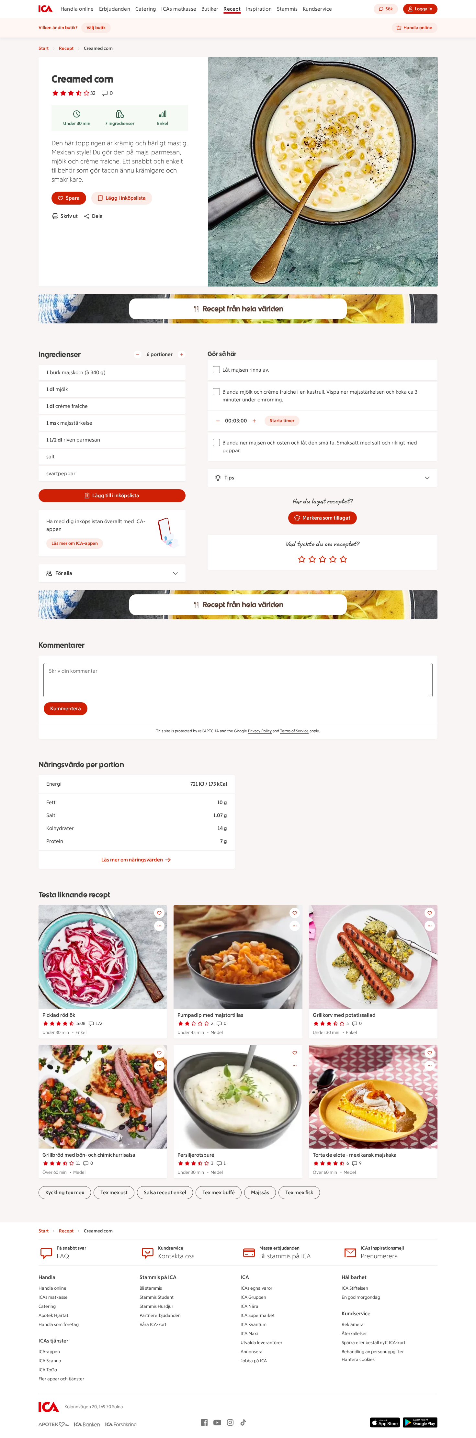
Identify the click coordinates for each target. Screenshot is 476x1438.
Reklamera (353, 1324)
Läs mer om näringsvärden (132, 860)
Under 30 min (76, 123)
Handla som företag (59, 1324)
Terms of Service (294, 731)
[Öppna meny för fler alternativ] (159, 926)
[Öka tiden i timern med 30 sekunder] (254, 421)
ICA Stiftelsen (355, 1288)
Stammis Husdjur (156, 1306)
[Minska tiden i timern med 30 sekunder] (218, 421)
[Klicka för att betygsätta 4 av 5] (333, 559)
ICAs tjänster (53, 1341)
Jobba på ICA (254, 1361)
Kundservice (317, 9)
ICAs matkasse (178, 9)
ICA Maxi (249, 1333)
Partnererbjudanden (160, 1315)
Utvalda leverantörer (261, 1342)
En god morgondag (361, 1297)
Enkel (162, 123)
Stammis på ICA (158, 1277)
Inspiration (259, 9)
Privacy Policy (260, 731)
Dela (97, 216)
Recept (232, 9)
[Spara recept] (159, 913)
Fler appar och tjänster (61, 1379)
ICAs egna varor (256, 1288)
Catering (145, 9)
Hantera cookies (358, 1359)
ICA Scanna (50, 1361)
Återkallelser (354, 1333)
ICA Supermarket (258, 1315)
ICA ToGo (48, 1370)
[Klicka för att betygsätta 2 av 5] (312, 559)
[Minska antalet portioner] (138, 354)
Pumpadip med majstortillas (210, 1015)
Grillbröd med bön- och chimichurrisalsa (88, 1155)
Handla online (77, 9)
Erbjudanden (114, 9)
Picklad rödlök (58, 1015)
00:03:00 (236, 421)
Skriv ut (69, 216)
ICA (245, 1277)
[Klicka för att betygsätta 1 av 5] (302, 559)
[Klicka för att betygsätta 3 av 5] (322, 559)
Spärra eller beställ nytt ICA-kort (373, 1342)
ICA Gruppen (253, 1297)
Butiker (209, 9)
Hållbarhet (354, 1277)
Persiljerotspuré (195, 1155)
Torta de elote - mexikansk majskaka (355, 1155)
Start (44, 48)
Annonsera (252, 1351)
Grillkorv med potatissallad (344, 1015)
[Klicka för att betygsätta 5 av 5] (343, 559)
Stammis (287, 9)
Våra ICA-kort (153, 1324)
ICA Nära (249, 1306)
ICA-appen (49, 1351)
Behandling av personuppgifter (373, 1351)
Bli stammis (151, 1288)
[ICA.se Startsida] (46, 9)
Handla (47, 1277)
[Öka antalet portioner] (182, 354)
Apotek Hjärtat (53, 1315)
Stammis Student (157, 1297)
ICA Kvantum (253, 1324)
